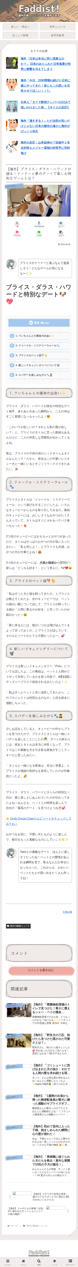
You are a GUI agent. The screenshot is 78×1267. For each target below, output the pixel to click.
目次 (37, 322)
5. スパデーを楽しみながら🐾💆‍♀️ (34, 375)
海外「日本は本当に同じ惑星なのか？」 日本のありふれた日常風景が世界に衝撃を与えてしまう (46, 64)
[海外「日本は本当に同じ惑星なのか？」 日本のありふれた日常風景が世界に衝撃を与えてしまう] (12, 62)
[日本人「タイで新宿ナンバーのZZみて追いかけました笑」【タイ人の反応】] (12, 106)
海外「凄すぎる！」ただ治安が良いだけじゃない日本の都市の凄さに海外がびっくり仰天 (45, 126)
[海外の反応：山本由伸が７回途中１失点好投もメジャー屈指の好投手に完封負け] (12, 146)
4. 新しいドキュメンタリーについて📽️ (38, 365)
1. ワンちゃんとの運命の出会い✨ (35, 335)
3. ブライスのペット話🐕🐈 (32, 355)
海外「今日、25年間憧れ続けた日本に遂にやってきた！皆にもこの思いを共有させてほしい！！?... (45, 85)
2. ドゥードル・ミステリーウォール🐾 (38, 345)
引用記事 (67, 912)
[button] (61, 233)
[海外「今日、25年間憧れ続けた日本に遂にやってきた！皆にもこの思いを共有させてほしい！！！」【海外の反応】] (12, 84)
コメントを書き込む (41, 970)
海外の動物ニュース (20, 926)
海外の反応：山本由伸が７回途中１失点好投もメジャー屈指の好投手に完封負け (45, 148)
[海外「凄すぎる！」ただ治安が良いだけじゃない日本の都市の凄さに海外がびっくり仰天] (12, 124)
